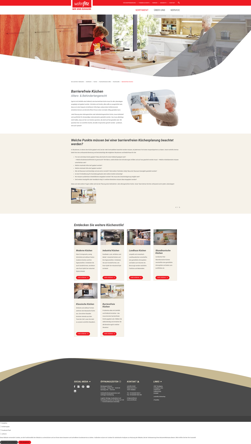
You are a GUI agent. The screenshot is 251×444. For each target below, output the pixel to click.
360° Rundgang (158, 386)
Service (175, 10)
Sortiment (142, 10)
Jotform (4, 434)
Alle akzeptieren (24, 442)
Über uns (159, 10)
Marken (154, 3)
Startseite (81, 81)
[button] (179, 207)
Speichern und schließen (9, 442)
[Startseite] (82, 5)
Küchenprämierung (129, 3)
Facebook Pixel (6, 430)
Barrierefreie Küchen (127, 81)
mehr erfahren (82, 277)
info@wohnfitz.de (132, 398)
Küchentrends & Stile (105, 81)
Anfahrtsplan (6, 427)
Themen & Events (144, 3)
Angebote (163, 3)
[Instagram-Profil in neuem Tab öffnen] (78, 386)
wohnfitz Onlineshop (159, 396)
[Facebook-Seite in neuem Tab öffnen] (74, 386)
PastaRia (156, 400)
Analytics (4, 423)
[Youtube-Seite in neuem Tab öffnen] (88, 386)
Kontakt (172, 3)
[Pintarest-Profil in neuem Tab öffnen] (83, 386)
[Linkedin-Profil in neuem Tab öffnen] (75, 391)
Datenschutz (157, 391)
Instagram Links (158, 388)
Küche (95, 81)
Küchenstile (116, 81)
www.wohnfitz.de (131, 400)
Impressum (157, 389)
